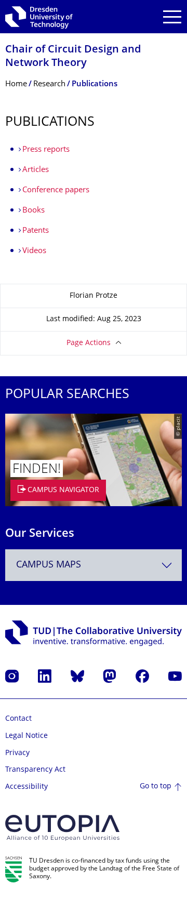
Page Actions (88, 343)
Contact (18, 719)
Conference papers (55, 190)
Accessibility (26, 787)
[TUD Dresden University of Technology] (39, 17)
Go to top (155, 786)
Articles (35, 170)
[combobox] (93, 565)
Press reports (46, 150)
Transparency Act (35, 770)
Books (33, 211)
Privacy (17, 753)
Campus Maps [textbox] (48, 565)
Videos (34, 251)
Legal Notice (26, 736)
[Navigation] (172, 17)
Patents (35, 231)
